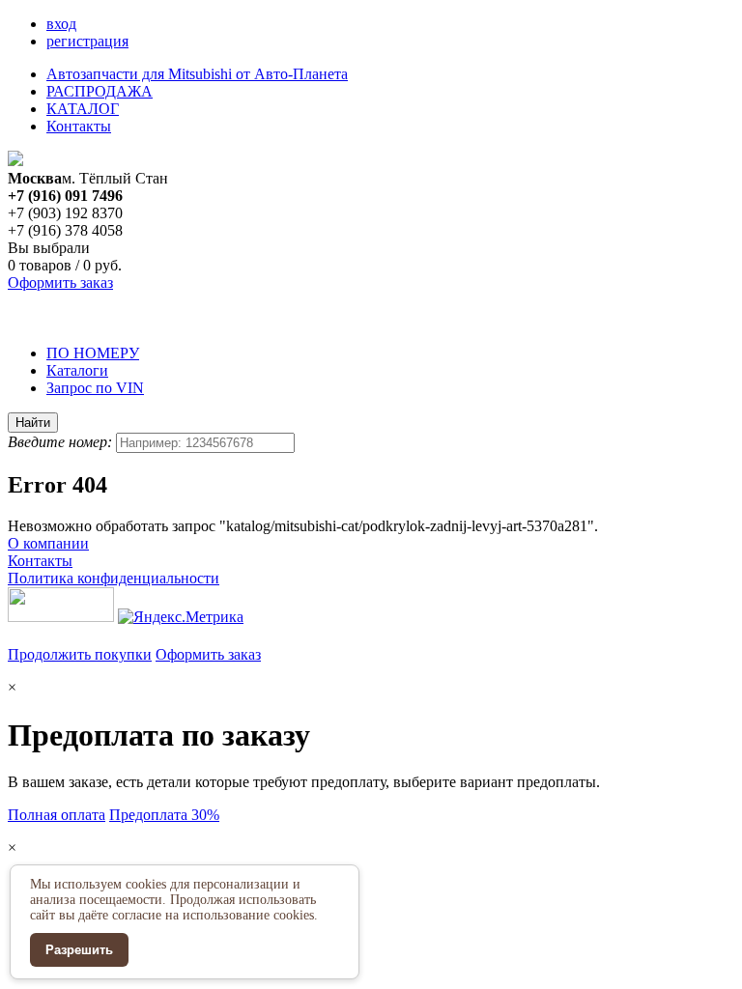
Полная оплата (56, 814)
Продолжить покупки (80, 654)
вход (61, 23)
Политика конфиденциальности (113, 578)
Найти (32, 422)
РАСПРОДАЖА (99, 91)
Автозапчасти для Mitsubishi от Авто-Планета (197, 74)
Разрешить (79, 950)
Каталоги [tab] (77, 370)
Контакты (78, 126)
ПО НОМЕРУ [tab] (92, 353)
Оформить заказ (60, 282)
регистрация (87, 41)
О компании (48, 543)
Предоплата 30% (164, 814)
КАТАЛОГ (82, 108)
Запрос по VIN (95, 388)
